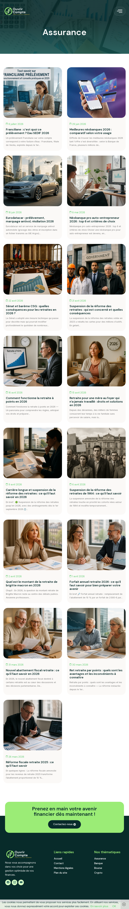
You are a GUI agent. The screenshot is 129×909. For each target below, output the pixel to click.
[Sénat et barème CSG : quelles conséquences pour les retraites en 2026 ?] (32, 269)
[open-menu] (119, 11)
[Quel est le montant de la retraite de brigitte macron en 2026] (32, 545)
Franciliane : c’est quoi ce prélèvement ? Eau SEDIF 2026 (27, 131)
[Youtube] (21, 882)
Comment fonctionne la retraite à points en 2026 (30, 399)
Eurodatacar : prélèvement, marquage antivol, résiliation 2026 (30, 219)
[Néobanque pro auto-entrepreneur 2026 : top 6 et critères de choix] (96, 181)
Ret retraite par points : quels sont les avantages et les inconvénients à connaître (96, 673)
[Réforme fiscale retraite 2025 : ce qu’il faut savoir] (32, 725)
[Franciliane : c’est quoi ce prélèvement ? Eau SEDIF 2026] (32, 92)
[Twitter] (14, 882)
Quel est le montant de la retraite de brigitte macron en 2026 (31, 583)
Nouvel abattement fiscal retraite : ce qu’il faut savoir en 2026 (32, 672)
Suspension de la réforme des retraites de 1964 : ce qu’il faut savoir (96, 491)
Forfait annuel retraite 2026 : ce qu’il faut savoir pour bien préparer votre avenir (95, 585)
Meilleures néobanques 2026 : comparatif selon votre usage (91, 131)
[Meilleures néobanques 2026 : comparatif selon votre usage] (96, 92)
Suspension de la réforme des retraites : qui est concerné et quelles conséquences (96, 309)
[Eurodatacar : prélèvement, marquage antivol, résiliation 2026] (32, 181)
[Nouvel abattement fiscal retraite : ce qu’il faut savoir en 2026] (32, 633)
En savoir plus (99, 906)
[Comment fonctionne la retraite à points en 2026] (32, 361)
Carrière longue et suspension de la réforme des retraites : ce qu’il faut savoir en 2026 (31, 493)
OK (114, 906)
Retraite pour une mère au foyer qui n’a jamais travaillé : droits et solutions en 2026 (96, 401)
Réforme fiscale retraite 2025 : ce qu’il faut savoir (30, 764)
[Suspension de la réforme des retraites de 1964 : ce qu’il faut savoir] (96, 453)
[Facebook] (8, 882)
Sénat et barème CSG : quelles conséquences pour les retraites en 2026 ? (31, 309)
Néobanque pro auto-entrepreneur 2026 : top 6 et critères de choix (94, 219)
